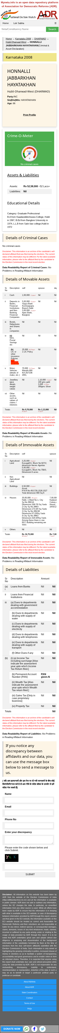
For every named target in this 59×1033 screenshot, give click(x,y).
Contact (29, 998)
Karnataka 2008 (23, 38)
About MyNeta (29, 982)
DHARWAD (40, 38)
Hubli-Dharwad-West (16, 42)
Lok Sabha (18, 23)
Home (6, 23)
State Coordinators (29, 992)
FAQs (29, 1009)
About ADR (29, 987)
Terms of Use (29, 1003)
